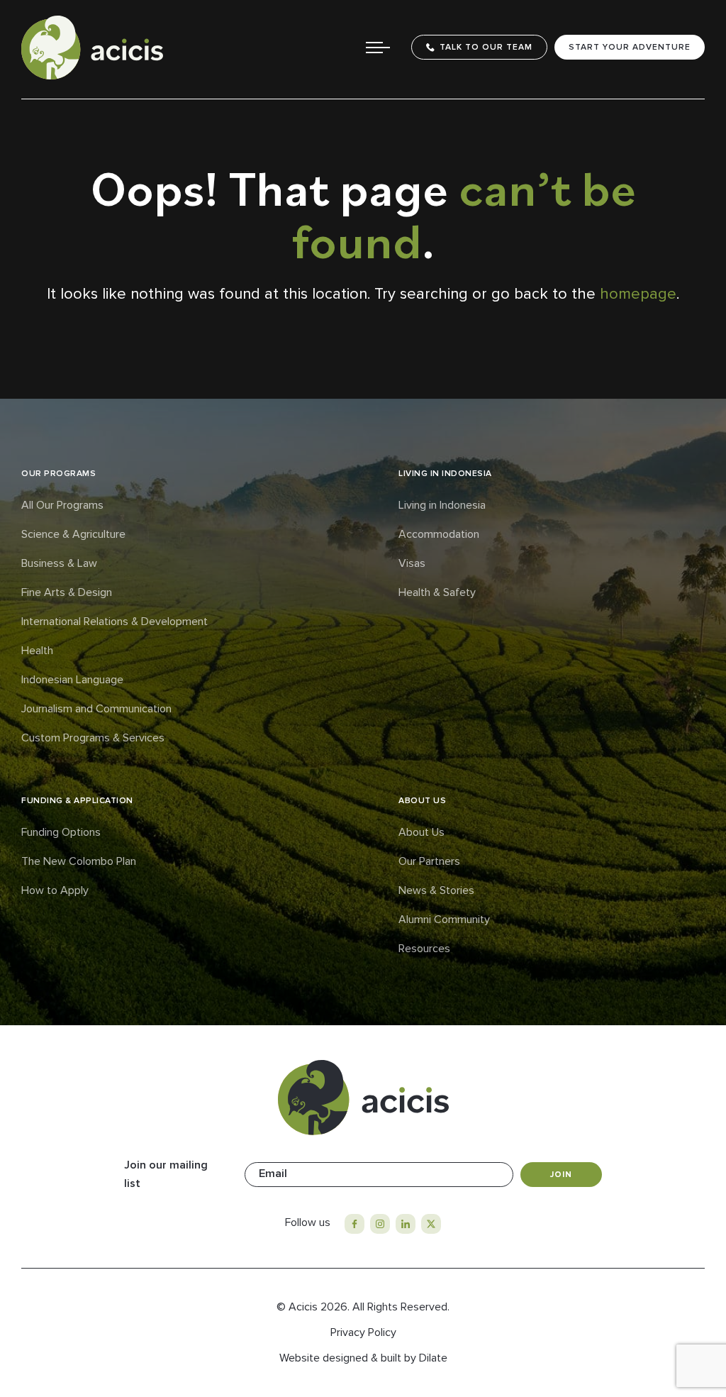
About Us (421, 832)
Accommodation (438, 534)
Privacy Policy (363, 1332)
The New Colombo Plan (78, 861)
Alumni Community (444, 919)
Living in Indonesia (442, 505)
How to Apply (55, 890)
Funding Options (61, 832)
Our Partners (429, 861)
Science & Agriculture (73, 534)
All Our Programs (62, 505)
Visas (411, 563)
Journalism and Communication (96, 709)
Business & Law (59, 563)
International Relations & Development (114, 621)
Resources (424, 949)
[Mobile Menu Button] (378, 47)
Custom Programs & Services (92, 738)
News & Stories (436, 890)
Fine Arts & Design (66, 592)
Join (561, 1174)
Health (37, 651)
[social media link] (354, 1224)
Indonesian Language (72, 680)
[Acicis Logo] (92, 47)
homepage (638, 294)
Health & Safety (437, 592)
